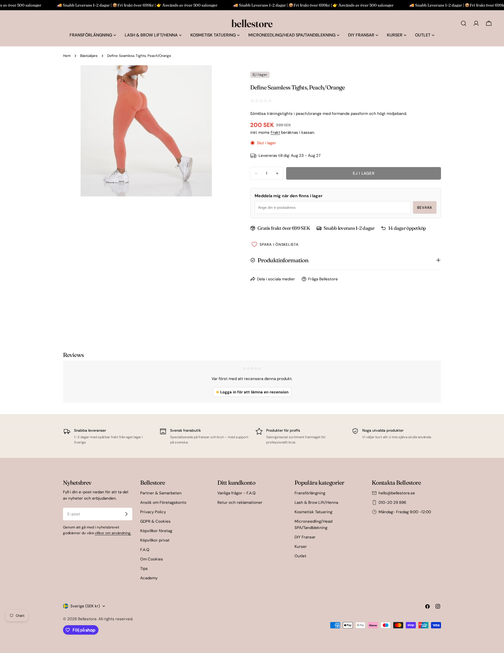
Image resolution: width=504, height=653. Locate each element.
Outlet (300, 556)
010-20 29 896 (392, 502)
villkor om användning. (113, 533)
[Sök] (463, 23)
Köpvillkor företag (156, 530)
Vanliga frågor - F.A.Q (236, 493)
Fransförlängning (310, 493)
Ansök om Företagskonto (163, 502)
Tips (144, 568)
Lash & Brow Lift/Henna (316, 502)
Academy (149, 578)
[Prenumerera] (126, 514)
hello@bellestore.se (397, 493)
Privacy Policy (153, 512)
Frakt (275, 132)
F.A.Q (144, 549)
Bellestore (87, 619)
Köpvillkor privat (155, 540)
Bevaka (424, 207)
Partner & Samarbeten (161, 493)
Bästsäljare (89, 55)
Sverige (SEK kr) (85, 606)
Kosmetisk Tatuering (313, 512)
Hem (67, 55)
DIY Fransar (305, 537)
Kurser (301, 546)
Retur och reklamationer (239, 502)
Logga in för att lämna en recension (252, 392)
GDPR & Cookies (155, 521)
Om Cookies (151, 559)
